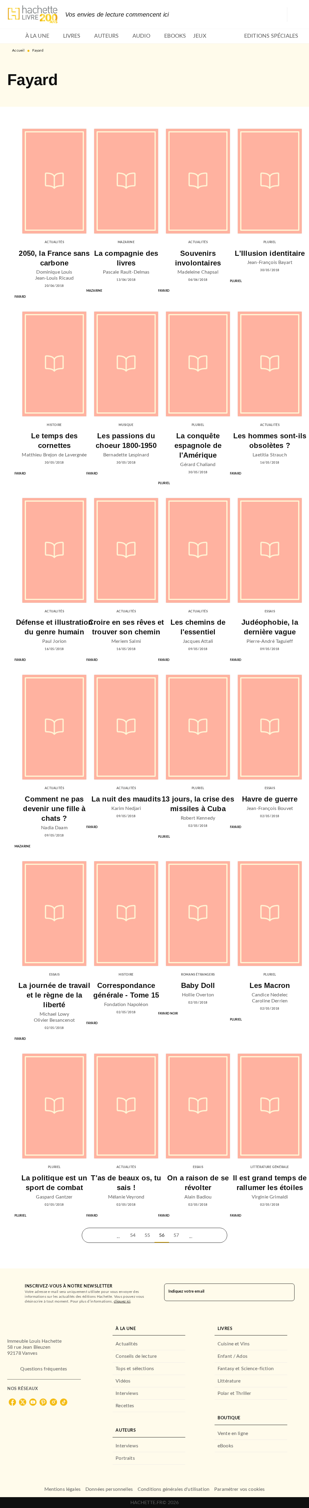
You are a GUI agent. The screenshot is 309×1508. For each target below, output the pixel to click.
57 (176, 1235)
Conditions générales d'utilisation (173, 1489)
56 (161, 1235)
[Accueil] (32, 14)
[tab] (14, 36)
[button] (89, 1235)
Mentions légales (62, 1489)
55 (147, 1235)
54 (132, 1235)
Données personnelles (109, 1489)
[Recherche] (294, 14)
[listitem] (12, 1402)
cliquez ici (122, 1301)
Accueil (18, 50)
